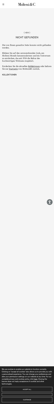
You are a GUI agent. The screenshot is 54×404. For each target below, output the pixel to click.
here (35, 379)
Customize (27, 399)
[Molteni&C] (27, 4)
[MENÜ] (3, 4)
